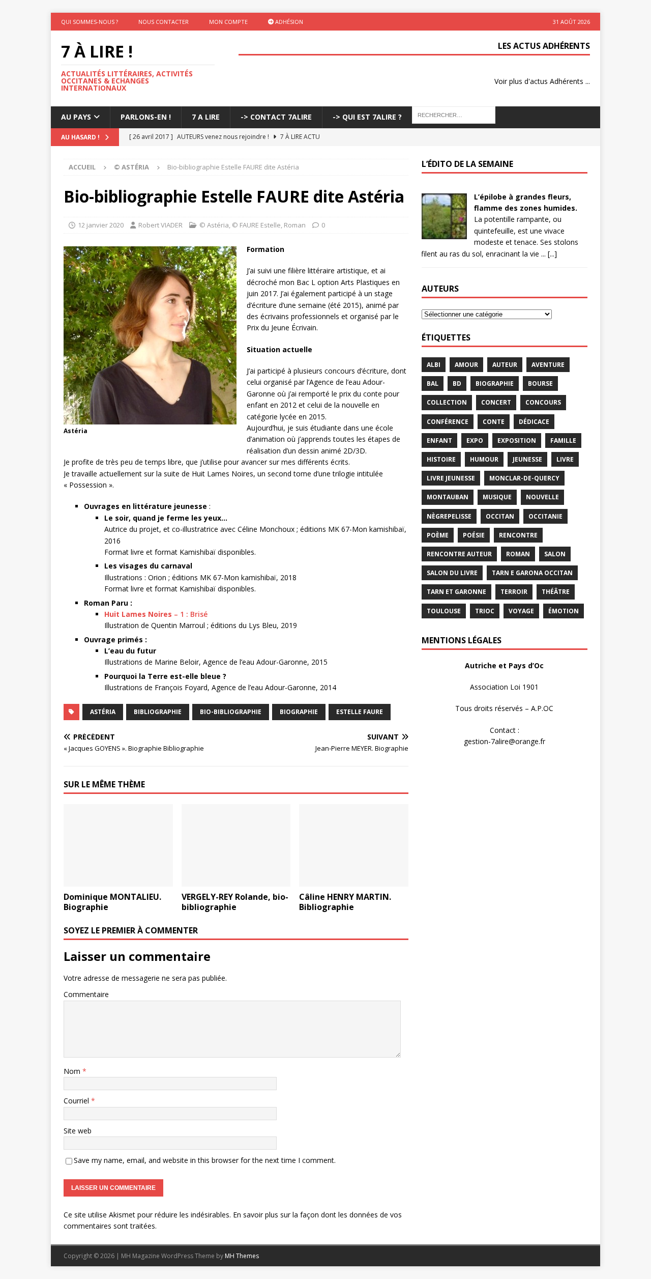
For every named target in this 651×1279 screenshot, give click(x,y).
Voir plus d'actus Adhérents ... (542, 81)
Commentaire (86, 994)
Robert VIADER (160, 225)
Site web (78, 1130)
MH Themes (242, 1256)
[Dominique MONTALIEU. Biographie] (118, 845)
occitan (500, 516)
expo (474, 440)
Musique (497, 497)
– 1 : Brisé (156, 614)
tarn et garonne (456, 591)
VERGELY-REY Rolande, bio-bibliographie (235, 902)
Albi (433, 364)
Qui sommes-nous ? (89, 21)
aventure (548, 364)
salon (555, 554)
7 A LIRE (206, 117)
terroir (513, 591)
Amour (466, 364)
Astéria (102, 711)
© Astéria (214, 225)
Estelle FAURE (359, 711)
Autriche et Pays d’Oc (504, 665)
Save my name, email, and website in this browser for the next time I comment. (205, 1160)
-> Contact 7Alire (276, 117)
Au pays (76, 117)
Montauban (447, 497)
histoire (441, 459)
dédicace (534, 421)
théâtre (556, 591)
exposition (516, 440)
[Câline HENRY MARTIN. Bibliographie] (353, 845)
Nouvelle (542, 497)
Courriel (77, 1100)
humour (484, 459)
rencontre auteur (459, 554)
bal (432, 383)
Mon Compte (228, 21)
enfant (439, 440)
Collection (447, 402)
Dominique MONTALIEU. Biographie (112, 902)
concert (496, 402)
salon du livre (452, 573)
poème (438, 535)
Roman (295, 225)
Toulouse (444, 611)
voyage (521, 611)
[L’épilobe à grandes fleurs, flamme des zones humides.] (444, 233)
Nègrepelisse (449, 516)
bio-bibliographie (230, 711)
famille (563, 440)
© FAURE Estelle (256, 225)
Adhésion (288, 21)
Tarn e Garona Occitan (532, 573)
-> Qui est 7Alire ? (367, 117)
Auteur (504, 364)
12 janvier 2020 (101, 225)
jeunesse (527, 459)
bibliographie (158, 711)
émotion (563, 611)
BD (457, 383)
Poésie (474, 535)
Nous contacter (163, 21)
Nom (73, 1071)
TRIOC (484, 611)
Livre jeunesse (451, 478)
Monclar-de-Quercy (524, 478)
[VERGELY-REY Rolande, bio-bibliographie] (236, 845)
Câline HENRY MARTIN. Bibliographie (345, 902)
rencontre (518, 535)
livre (565, 459)
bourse (540, 383)
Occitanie (545, 516)
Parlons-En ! (146, 117)
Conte (494, 421)
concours (543, 402)
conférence (447, 421)
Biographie (299, 711)
